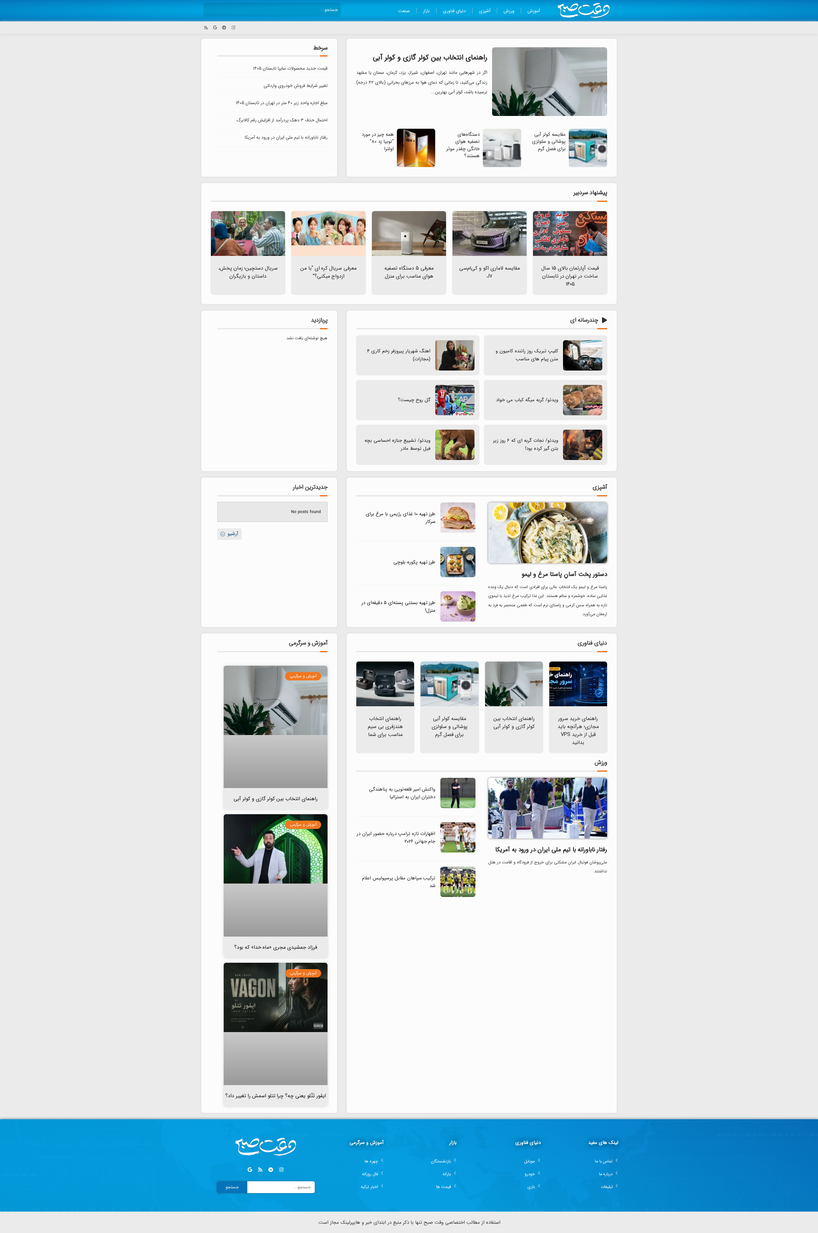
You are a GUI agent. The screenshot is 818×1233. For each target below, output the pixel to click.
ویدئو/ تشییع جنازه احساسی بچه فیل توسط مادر (397, 444)
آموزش (534, 10)
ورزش (509, 10)
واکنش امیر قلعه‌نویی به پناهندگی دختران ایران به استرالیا (402, 793)
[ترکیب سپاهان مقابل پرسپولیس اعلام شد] (457, 895)
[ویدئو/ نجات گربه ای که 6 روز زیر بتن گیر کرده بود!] (582, 445)
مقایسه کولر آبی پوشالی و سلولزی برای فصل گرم (549, 142)
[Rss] (206, 27)
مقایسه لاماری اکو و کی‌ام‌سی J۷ (489, 272)
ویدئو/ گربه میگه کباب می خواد (527, 400)
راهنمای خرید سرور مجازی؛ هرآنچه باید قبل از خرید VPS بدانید (578, 731)
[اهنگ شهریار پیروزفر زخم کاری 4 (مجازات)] (455, 355)
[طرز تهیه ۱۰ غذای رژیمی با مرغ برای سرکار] (457, 531)
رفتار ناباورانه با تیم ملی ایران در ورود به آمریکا (286, 137)
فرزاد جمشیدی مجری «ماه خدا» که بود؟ (275, 947)
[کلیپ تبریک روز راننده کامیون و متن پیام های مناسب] (582, 355)
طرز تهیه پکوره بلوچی (414, 562)
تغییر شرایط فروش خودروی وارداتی (296, 85)
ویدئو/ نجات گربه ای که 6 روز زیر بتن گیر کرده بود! (525, 444)
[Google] (215, 27)
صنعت (404, 10)
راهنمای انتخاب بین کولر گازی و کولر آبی (430, 57)
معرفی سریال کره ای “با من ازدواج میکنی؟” (328, 272)
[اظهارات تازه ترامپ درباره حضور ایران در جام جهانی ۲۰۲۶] (457, 851)
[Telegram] (224, 27)
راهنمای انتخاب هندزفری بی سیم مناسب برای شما (385, 727)
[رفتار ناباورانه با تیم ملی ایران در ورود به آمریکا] (547, 807)
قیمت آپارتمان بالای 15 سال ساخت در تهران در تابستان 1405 (570, 276)
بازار (426, 10)
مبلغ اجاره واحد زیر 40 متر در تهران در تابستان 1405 (282, 102)
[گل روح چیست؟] (455, 400)
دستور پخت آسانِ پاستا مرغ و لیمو (564, 574)
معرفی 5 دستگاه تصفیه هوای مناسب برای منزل (409, 272)
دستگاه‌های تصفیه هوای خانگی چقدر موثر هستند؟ (463, 145)
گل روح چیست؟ (414, 400)
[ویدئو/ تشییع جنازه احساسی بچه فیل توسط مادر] (455, 445)
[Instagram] (233, 27)
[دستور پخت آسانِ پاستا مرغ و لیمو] (547, 532)
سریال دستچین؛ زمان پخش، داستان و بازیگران (248, 272)
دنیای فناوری (454, 10)
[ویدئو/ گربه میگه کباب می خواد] (582, 400)
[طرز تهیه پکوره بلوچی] (457, 576)
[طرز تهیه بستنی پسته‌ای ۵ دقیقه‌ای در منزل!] (457, 620)
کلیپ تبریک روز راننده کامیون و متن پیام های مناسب (527, 355)
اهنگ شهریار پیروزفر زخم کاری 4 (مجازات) (398, 355)
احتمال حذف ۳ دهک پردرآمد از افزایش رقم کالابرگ (282, 120)
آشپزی (484, 10)
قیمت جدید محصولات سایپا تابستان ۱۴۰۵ (290, 68)
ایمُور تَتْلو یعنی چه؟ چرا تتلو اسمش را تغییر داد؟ (275, 1096)
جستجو (232, 1187)
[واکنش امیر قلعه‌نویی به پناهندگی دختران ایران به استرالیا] (457, 807)
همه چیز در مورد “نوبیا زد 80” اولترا (378, 142)
